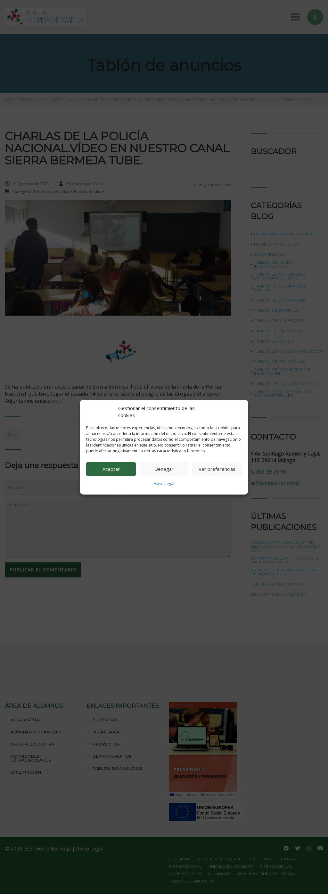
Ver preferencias (217, 469)
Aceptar (111, 469)
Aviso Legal (164, 483)
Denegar (164, 469)
